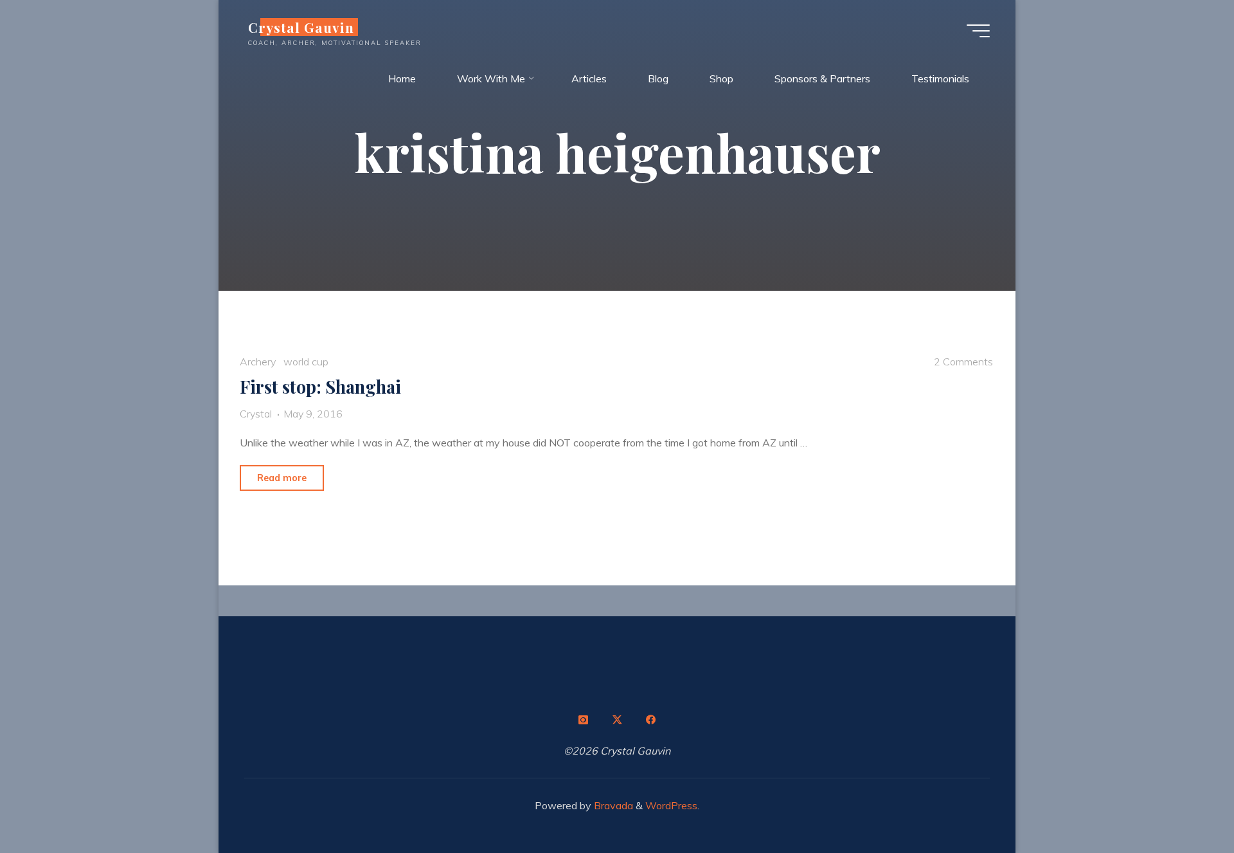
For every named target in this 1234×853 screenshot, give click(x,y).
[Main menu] (978, 30)
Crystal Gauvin (301, 27)
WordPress (671, 805)
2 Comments (963, 361)
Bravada (612, 805)
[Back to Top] (1184, 803)
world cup (305, 361)
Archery (258, 361)
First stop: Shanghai (320, 386)
